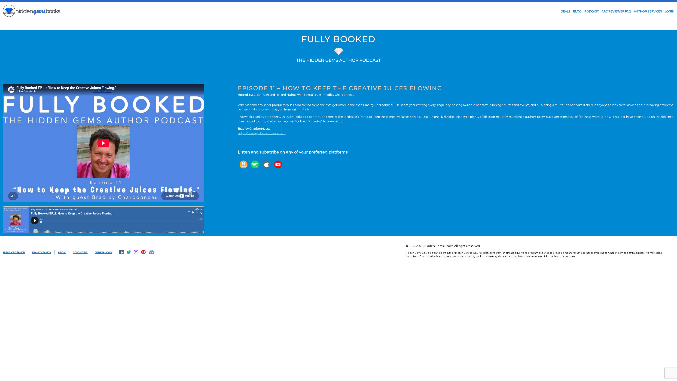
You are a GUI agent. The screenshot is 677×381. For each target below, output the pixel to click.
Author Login (103, 252)
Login (669, 11)
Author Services (648, 11)
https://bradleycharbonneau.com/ (261, 133)
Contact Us (80, 252)
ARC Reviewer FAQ (616, 11)
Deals (565, 11)
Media (62, 252)
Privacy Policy (41, 252)
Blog (577, 11)
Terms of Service (14, 252)
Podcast (591, 11)
